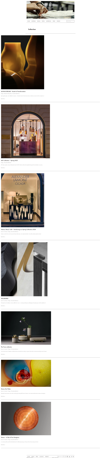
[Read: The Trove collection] (26, 327)
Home (28, 21)
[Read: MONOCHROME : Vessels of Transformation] (22, 62)
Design (38, 21)
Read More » (3, 98)
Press (37, 456)
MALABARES (4, 298)
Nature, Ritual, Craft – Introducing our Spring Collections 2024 (18, 229)
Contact (42, 456)
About (32, 456)
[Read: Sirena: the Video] (26, 373)
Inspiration (48, 21)
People (43, 21)
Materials (5, 93)
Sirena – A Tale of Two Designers (10, 437)
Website (58, 21)
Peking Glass (9, 93)
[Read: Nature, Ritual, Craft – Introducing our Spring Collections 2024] (22, 200)
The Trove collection (6, 347)
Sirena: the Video (6, 389)
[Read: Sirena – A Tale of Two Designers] (26, 418)
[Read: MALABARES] (24, 269)
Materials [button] (33, 21)
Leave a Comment (4, 231)
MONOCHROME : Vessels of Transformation (13, 91)
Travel (54, 21)
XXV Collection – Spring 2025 (9, 160)
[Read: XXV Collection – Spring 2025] (25, 131)
